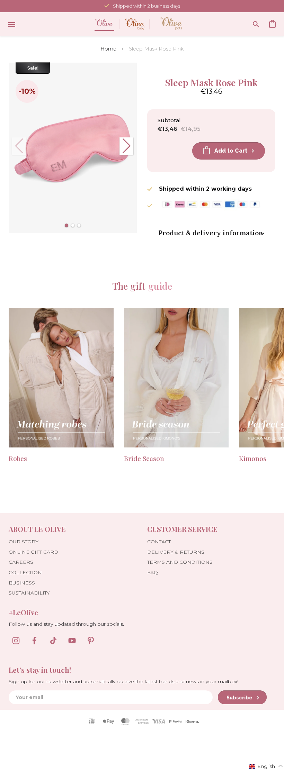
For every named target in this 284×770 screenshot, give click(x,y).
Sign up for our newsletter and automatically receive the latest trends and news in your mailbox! (123, 681)
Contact (159, 541)
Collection (25, 572)
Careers (21, 562)
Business (22, 583)
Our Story (23, 541)
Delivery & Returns (175, 552)
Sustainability (29, 593)
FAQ (152, 572)
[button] (66, 225)
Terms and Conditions (180, 562)
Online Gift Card (33, 552)
